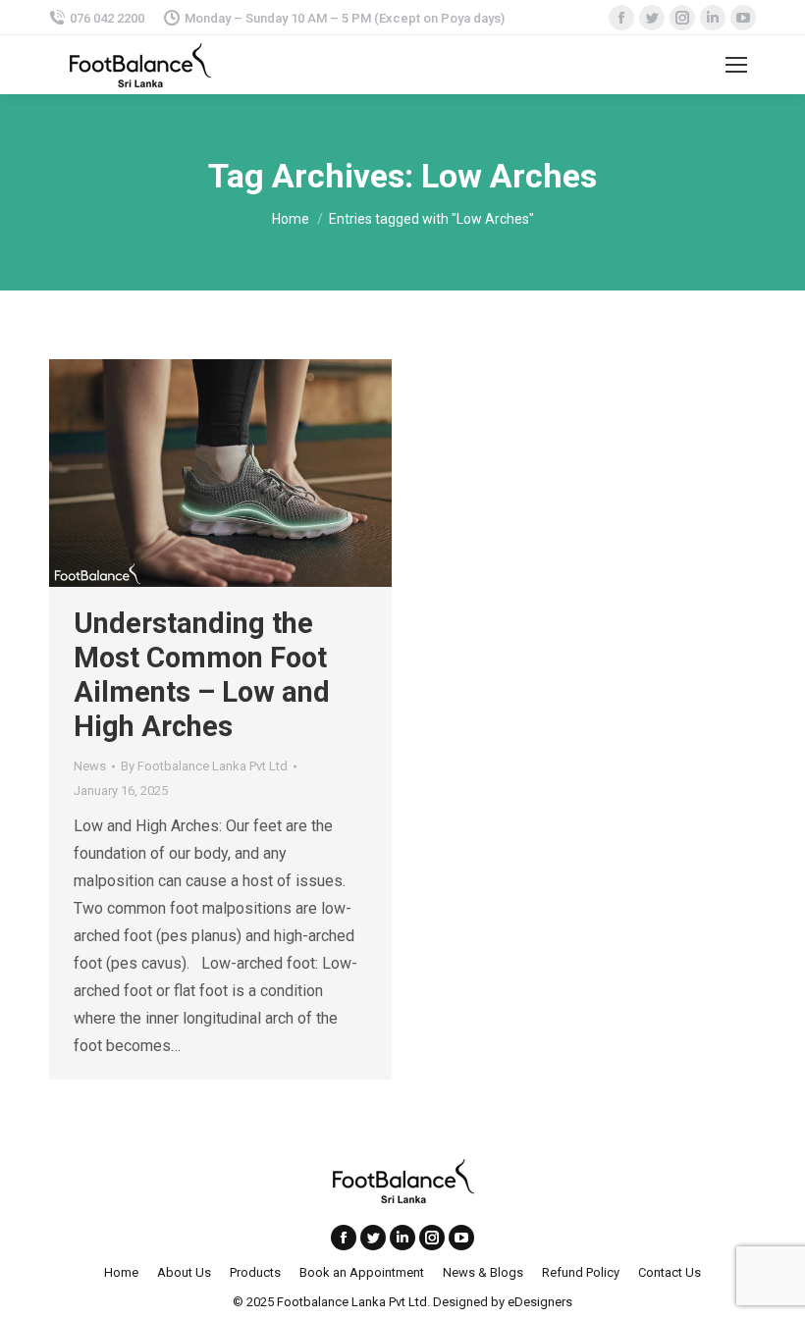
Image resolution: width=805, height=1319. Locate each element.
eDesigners (540, 1301)
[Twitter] (373, 1237)
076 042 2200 (107, 18)
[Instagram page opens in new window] (432, 1237)
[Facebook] (343, 1237)
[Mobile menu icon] (736, 64)
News (90, 766)
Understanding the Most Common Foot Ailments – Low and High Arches (202, 675)
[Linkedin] (402, 1237)
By (204, 766)
